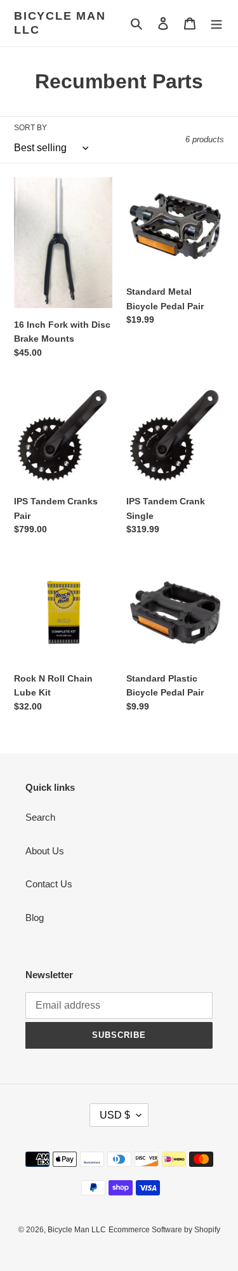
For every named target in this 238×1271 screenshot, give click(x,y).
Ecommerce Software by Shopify (164, 1229)
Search (40, 817)
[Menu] (216, 23)
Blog (34, 917)
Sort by (30, 127)
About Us (44, 850)
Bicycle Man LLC (60, 23)
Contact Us (48, 883)
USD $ (115, 1115)
